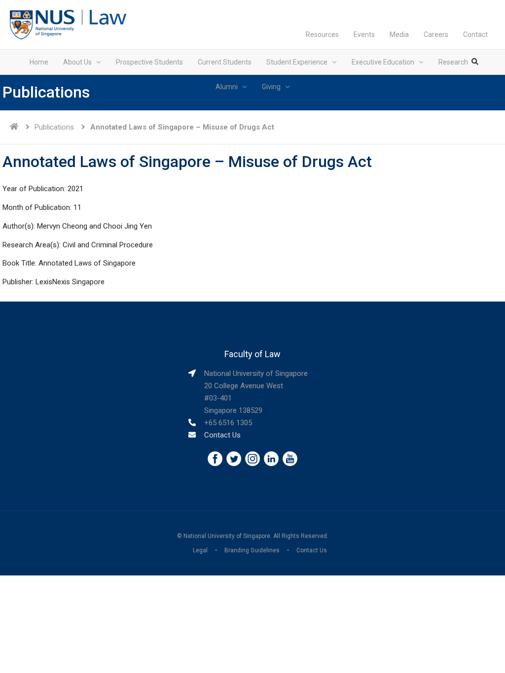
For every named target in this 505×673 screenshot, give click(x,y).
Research (453, 62)
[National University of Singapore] (42, 24)
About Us (77, 62)
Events (364, 34)
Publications (54, 127)
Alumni (227, 87)
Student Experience (296, 62)
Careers (436, 34)
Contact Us (222, 435)
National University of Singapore (226, 536)
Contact (475, 34)
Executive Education (383, 62)
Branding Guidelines (252, 550)
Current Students (225, 62)
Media (399, 34)
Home (39, 62)
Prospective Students (149, 62)
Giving (271, 87)
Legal (200, 550)
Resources (322, 34)
